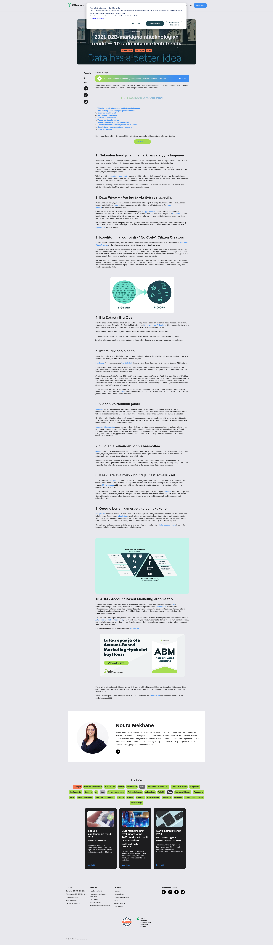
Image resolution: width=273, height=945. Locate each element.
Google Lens (100, 514)
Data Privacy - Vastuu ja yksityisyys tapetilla (116, 111)
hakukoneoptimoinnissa (167, 525)
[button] (99, 78)
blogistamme (135, 629)
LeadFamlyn (100, 363)
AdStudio (117, 900)
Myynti (171, 838)
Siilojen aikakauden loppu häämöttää (113, 122)
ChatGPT (125, 847)
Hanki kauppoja (95, 902)
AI (132, 847)
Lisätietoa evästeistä (97, 18)
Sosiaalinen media (173, 840)
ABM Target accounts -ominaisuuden (109, 620)
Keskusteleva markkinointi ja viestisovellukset (117, 125)
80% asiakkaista (108, 485)
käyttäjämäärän (114, 481)
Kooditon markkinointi (106, 113)
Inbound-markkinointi (96, 841)
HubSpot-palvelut (96, 891)
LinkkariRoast (118, 906)
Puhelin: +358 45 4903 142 (75, 891)
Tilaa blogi (142, 142)
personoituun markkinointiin (118, 176)
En (191, 5)
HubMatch (117, 891)
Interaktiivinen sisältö (106, 118)
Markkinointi (127, 50)
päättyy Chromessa (149, 212)
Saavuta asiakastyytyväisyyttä (100, 905)
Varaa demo (200, 5)
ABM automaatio (105, 129)
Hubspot (159, 840)
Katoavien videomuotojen (105, 427)
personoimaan (160, 607)
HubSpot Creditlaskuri (121, 897)
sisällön (123, 391)
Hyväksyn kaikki (155, 24)
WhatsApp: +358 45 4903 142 (76, 894)
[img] (180, 78)
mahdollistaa (122, 516)
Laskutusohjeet (71, 900)
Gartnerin (98, 451)
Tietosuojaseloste (72, 897)
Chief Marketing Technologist (155, 325)
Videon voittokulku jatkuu (108, 120)
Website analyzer (120, 903)
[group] (142, 78)
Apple (116, 205)
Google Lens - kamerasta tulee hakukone (114, 127)
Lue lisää (91, 865)
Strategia (140, 50)
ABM (149, 50)
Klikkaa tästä (155, 696)
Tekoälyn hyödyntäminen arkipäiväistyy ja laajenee (118, 108)
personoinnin (100, 227)
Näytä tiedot (136, 24)
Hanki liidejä (94, 899)
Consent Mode (177, 214)
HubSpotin (99, 409)
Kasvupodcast (118, 894)
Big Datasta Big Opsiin (107, 115)
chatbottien (167, 491)
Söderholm (129, 363)
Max (123, 363)
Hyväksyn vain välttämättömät (174, 23)
